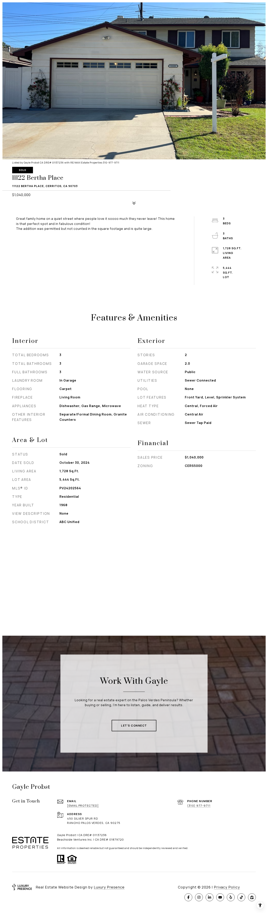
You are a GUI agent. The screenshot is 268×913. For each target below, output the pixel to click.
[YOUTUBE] (220, 897)
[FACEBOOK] (188, 897)
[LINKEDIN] (209, 897)
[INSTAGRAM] (199, 897)
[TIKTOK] (241, 897)
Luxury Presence (109, 887)
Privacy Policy (227, 887)
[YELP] (231, 897)
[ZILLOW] (252, 897)
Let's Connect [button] (134, 725)
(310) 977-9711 (199, 805)
